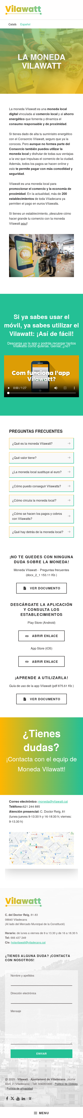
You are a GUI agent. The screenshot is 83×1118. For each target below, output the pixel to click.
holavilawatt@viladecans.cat (28, 942)
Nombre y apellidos (22, 975)
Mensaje (16, 1011)
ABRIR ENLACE (45, 636)
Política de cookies (66, 1084)
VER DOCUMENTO (45, 588)
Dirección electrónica (23, 993)
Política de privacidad (20, 1088)
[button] (69, 443)
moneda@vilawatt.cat (53, 801)
